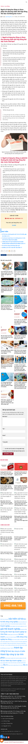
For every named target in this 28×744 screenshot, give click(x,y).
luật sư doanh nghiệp (4, 641)
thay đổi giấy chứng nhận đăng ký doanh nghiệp (19, 645)
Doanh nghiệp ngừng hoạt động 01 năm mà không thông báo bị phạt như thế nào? (6, 488)
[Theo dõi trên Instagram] (4, 737)
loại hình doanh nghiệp (15, 639)
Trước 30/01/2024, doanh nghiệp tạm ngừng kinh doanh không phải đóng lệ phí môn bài (21, 554)
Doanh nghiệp (5, 626)
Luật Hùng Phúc (9, 16)
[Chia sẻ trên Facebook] (4, 251)
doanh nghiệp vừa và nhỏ (22, 626)
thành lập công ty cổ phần (16, 651)
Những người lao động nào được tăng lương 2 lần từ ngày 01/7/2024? (6, 584)
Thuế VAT (12, 648)
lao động (8, 639)
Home (2, 6)
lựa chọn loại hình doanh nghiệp (19, 641)
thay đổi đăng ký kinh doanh (5, 648)
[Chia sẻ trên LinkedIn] (14, 251)
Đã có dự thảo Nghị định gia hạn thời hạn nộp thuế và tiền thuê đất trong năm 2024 (7, 598)
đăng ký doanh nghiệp (12, 665)
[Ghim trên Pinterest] (12, 251)
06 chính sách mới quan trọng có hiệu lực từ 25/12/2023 (20, 538)
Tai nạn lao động (7, 645)
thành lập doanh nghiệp (9, 658)
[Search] (26, 2)
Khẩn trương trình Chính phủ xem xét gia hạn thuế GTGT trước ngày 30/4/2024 (20, 569)
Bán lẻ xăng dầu (5, 619)
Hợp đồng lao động (18, 255)
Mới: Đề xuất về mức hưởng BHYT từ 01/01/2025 (5, 569)
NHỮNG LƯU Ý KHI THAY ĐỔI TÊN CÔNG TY (12, 247)
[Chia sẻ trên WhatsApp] (2, 251)
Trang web (5, 442)
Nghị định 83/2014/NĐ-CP (12, 643)
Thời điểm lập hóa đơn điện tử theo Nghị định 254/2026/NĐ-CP (6, 518)
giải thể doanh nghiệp (10, 629)
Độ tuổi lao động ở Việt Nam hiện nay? (11, 245)
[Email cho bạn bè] (9, 251)
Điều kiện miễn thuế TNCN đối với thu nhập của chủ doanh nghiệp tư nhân (6, 503)
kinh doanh (7, 637)
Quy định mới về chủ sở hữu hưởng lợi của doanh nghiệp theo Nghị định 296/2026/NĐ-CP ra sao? (20, 503)
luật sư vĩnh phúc (11, 641)
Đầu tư (5, 665)
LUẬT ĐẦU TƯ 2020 (23, 639)
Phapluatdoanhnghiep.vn (18, 742)
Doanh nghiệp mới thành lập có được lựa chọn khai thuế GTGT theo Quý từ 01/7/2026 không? (21, 488)
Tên (4, 428)
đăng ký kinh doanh (19, 665)
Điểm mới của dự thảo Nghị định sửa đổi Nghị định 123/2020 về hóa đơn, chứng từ (6, 539)
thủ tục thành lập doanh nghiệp (11, 661)
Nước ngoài (2, 645)
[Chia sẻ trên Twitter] (7, 251)
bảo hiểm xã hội (16, 619)
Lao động (7, 6)
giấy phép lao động (23, 629)
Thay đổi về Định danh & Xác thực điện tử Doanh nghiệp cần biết (20, 473)
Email (4, 435)
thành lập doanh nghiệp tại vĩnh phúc (20, 658)
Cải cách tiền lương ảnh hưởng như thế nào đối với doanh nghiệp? (20, 584)
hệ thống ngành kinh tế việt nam (13, 634)
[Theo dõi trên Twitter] (6, 737)
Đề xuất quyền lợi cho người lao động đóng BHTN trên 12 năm (19, 598)
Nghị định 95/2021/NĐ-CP (21, 643)
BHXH (1, 619)
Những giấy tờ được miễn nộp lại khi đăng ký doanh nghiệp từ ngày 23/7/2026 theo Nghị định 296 (21, 519)
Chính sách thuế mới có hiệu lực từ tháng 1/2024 (6, 553)
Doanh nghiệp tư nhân (14, 626)
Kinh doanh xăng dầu (12, 637)
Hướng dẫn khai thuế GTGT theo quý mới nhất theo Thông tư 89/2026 (6, 473)
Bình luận (5, 416)
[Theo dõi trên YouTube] (9, 737)
